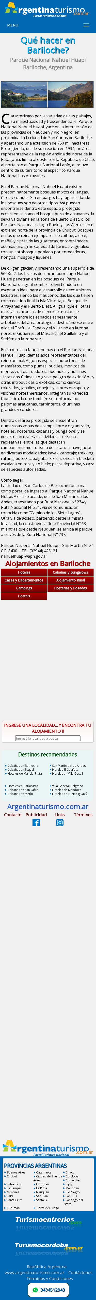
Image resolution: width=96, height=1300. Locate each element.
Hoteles (24, 572)
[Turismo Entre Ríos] (48, 1237)
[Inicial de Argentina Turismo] (48, 15)
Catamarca (43, 1172)
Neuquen (42, 1192)
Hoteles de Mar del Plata (25, 773)
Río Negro (73, 1192)
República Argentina (47, 1266)
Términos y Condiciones (49, 1278)
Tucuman (13, 1208)
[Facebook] (36, 825)
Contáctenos (80, 1272)
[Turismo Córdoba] (48, 1262)
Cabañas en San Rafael (23, 790)
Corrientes (73, 1180)
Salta (10, 1196)
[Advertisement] (48, 665)
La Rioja (41, 1188)
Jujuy (69, 1184)
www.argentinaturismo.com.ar (34, 1272)
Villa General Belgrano (67, 786)
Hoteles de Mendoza (66, 790)
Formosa (42, 1184)
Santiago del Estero (73, 1202)
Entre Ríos (14, 1184)
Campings (24, 588)
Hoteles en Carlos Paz (23, 786)
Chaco (70, 1172)
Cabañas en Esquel (21, 769)
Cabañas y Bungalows (70, 572)
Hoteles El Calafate (65, 769)
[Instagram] (60, 825)
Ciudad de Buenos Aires (47, 1178)
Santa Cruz (14, 1200)
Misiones (13, 1192)
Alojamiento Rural (70, 580)
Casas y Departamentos (24, 580)
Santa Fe (42, 1200)
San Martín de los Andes (69, 766)
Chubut (12, 1176)
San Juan (42, 1196)
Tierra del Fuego (47, 1208)
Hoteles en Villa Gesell (67, 773)
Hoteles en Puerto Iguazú (69, 794)
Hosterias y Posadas (70, 588)
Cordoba (72, 1176)
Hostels (24, 596)
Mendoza (72, 1188)
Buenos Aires (16, 1172)
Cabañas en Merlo (20, 794)
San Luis (71, 1196)
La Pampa (14, 1188)
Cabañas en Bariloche (23, 766)
